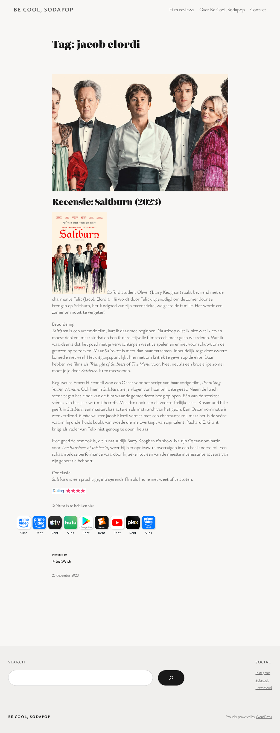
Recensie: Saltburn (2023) (107, 202)
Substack (261, 680)
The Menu (140, 364)
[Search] (171, 678)
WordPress (264, 716)
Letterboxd (263, 687)
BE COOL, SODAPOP (44, 9)
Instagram (262, 672)
